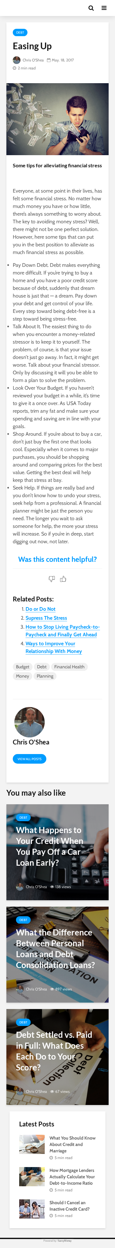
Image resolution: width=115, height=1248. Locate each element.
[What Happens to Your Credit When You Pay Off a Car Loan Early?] (57, 852)
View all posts (30, 759)
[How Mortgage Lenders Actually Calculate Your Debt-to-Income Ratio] (32, 1176)
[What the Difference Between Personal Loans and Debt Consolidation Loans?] (57, 954)
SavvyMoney (64, 1240)
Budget (22, 667)
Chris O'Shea (33, 60)
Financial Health (69, 667)
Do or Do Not (41, 609)
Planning (45, 676)
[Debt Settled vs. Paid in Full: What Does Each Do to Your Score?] (57, 1056)
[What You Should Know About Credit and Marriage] (32, 1144)
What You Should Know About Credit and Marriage (73, 1144)
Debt (20, 32)
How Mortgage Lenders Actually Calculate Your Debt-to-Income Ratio (72, 1176)
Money (22, 676)
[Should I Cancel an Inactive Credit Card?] (32, 1208)
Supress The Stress (46, 618)
